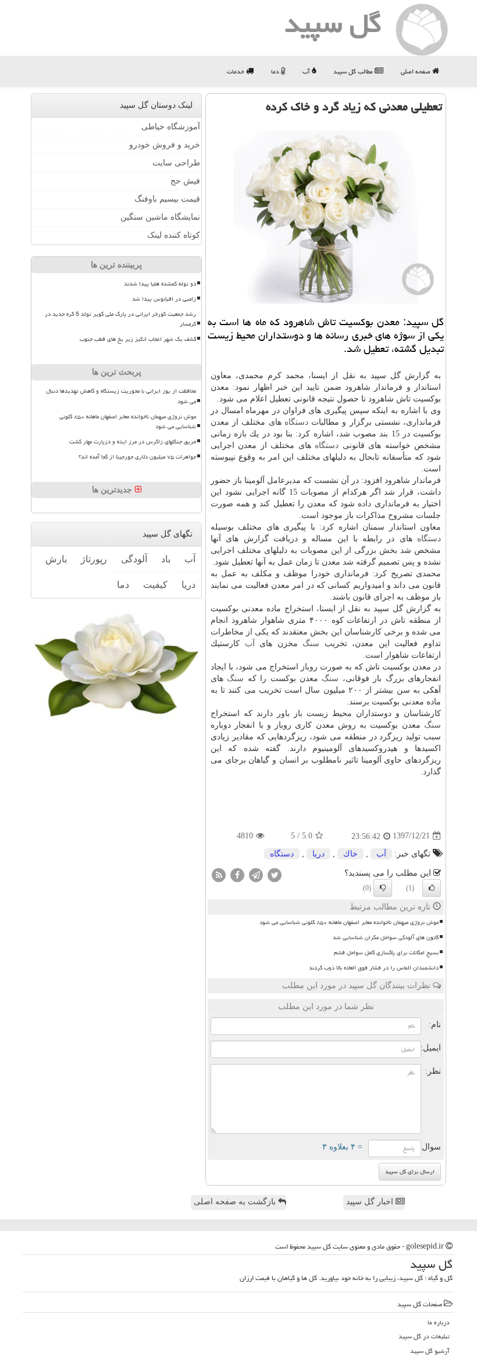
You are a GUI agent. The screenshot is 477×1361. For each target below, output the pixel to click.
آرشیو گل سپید (430, 1351)
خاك (350, 853)
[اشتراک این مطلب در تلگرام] (256, 874)
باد (165, 559)
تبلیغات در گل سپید (424, 1336)
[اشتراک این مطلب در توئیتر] (274, 874)
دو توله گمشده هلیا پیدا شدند (160, 284)
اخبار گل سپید (371, 1201)
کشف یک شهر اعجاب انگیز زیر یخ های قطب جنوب (138, 339)
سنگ (310, 643)
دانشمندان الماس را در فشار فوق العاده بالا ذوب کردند (374, 968)
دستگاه (296, 422)
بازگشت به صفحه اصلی (236, 1201)
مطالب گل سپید (354, 71)
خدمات (236, 71)
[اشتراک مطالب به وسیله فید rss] (219, 874)
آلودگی (134, 559)
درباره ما (439, 1322)
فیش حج (185, 181)
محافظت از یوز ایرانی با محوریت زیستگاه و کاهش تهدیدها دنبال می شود (121, 396)
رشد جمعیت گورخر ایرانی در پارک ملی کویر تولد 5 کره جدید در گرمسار (120, 319)
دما (276, 71)
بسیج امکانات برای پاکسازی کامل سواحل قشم (386, 952)
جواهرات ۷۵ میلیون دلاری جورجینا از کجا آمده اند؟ (137, 457)
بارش (56, 559)
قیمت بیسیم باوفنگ (167, 199)
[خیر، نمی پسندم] (382, 888)
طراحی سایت (176, 162)
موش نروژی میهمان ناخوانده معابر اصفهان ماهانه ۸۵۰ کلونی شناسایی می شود (349, 922)
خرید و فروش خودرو (164, 144)
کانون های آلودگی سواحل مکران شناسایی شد (386, 937)
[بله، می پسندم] (431, 888)
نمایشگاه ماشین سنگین (160, 217)
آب (307, 71)
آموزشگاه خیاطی (170, 126)
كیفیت (155, 585)
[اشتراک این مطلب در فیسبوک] (237, 874)
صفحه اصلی (416, 71)
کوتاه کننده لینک (173, 235)
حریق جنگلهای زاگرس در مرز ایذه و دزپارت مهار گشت (132, 441)
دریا (318, 853)
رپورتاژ (94, 559)
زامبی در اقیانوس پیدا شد (164, 299)
